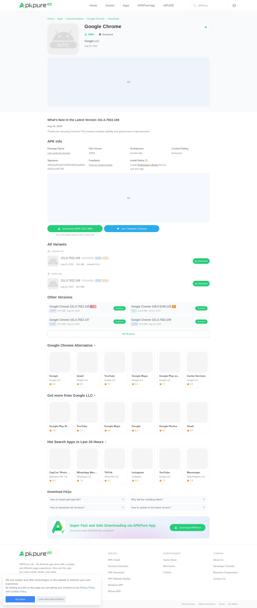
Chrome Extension (118, 566)
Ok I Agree (20, 599)
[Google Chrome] (63, 39)
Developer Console (223, 566)
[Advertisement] (128, 82)
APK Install (114, 559)
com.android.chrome (58, 153)
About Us (218, 559)
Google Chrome (96, 18)
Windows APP (115, 585)
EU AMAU (233, 604)
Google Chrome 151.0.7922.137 (69, 319)
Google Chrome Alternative (70, 345)
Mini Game (169, 566)
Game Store (170, 559)
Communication (75, 18)
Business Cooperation (225, 572)
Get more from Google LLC (70, 395)
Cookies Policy (18, 591)
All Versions (128, 333)
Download (120, 308)
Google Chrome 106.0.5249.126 (151, 306)
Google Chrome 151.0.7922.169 (69, 306)
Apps (126, 5)
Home (93, 5)
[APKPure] (35, 5)
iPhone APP (114, 591)
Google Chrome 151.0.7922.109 (151, 319)
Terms (222, 604)
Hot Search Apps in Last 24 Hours (75, 442)
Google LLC (91, 41)
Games (109, 5)
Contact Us (219, 578)
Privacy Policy (87, 587)
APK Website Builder (119, 578)
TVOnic (167, 572)
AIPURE (168, 5)
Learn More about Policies (51, 599)
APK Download (116, 572)
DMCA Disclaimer (207, 604)
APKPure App (146, 5)
